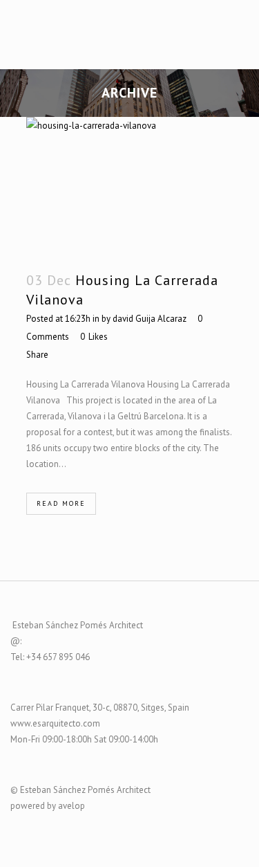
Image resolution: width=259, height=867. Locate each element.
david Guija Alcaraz (149, 319)
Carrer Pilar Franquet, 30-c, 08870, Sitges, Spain (99, 707)
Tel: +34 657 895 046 (50, 657)
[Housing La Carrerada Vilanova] (129, 186)
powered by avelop (47, 806)
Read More (61, 503)
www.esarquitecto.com (55, 723)
